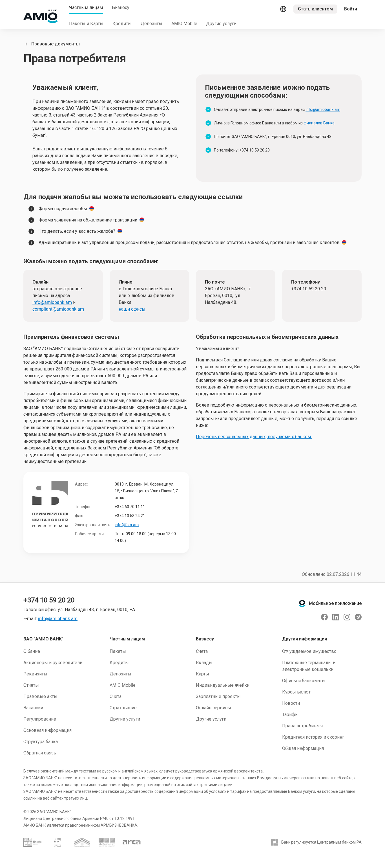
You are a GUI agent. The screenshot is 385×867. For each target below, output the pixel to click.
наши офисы (132, 309)
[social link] (324, 617)
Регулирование (39, 719)
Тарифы (290, 714)
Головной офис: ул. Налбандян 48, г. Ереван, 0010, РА (79, 609)
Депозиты (120, 674)
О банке (31, 651)
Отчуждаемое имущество (309, 651)
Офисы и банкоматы (304, 680)
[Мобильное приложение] (302, 603)
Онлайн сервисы (213, 707)
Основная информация (47, 730)
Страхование (123, 707)
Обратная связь (39, 753)
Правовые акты (40, 696)
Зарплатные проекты (218, 696)
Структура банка (40, 741)
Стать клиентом (315, 9)
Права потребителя (302, 725)
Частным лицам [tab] (86, 7)
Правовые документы (55, 44)
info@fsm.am (127, 525)
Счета (115, 696)
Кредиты (119, 662)
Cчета (202, 651)
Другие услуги (125, 719)
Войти (350, 9)
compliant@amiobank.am (58, 309)
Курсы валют (296, 692)
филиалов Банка (319, 123)
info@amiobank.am (323, 109)
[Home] (40, 16)
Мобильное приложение (335, 603)
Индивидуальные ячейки (222, 685)
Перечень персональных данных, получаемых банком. (254, 436)
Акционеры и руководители (52, 662)
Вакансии (33, 707)
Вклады (204, 662)
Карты (202, 674)
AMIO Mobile (122, 685)
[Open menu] (283, 9)
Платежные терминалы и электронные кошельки (308, 666)
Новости (291, 703)
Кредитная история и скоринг (313, 737)
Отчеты (31, 685)
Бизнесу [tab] (120, 7)
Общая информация (303, 748)
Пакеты (118, 651)
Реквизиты (35, 674)
